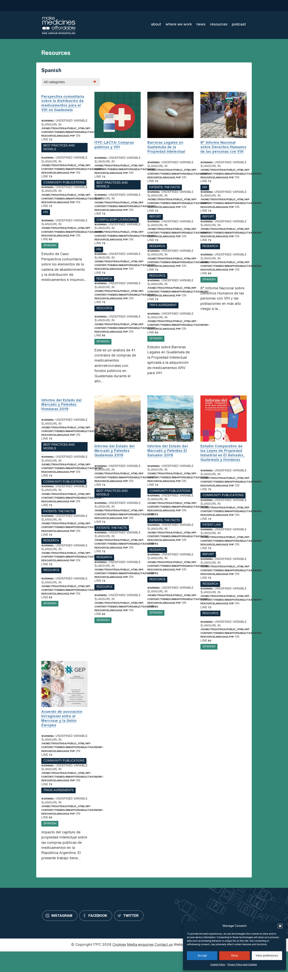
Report (155, 217)
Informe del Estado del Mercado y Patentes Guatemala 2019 (114, 451)
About (156, 24)
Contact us (164, 945)
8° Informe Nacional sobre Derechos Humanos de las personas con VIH (223, 147)
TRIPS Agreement (163, 305)
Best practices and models (59, 147)
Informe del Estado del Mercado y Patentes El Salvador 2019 (167, 451)
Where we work (179, 24)
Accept (202, 955)
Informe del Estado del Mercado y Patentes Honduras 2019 (61, 405)
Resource (104, 308)
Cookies (119, 945)
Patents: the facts (164, 187)
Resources (218, 24)
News (201, 24)
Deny (234, 955)
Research (104, 279)
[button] (280, 926)
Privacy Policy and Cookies (242, 965)
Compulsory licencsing (116, 220)
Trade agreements (58, 790)
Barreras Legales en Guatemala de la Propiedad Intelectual (166, 147)
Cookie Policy (217, 965)
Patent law (211, 525)
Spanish (49, 245)
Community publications (63, 182)
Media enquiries (140, 945)
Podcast (239, 24)
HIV (45, 212)
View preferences (267, 955)
